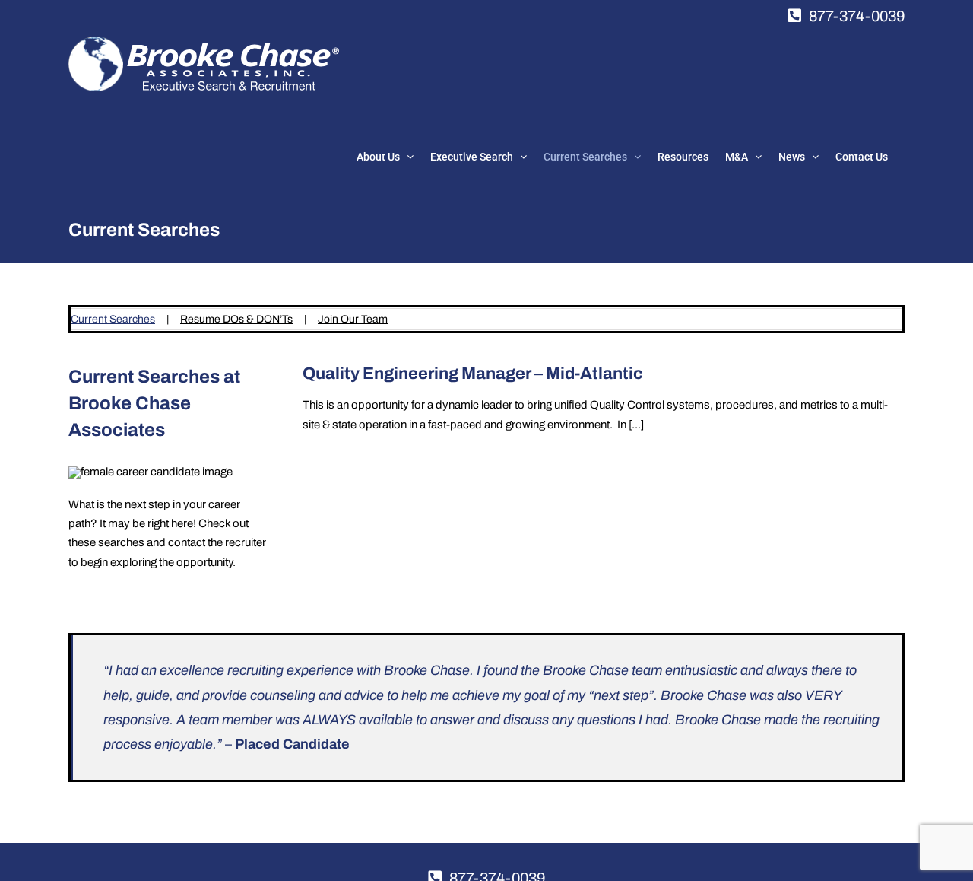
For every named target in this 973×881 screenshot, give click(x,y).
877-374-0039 (857, 16)
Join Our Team (353, 319)
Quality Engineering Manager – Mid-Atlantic (473, 373)
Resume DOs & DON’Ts (236, 319)
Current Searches (113, 319)
